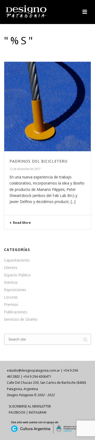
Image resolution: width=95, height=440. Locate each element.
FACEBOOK (17, 412)
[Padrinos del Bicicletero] (47, 107)
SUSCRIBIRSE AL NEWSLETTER (30, 406)
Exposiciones (15, 289)
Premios (11, 304)
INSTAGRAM (37, 412)
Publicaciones (15, 312)
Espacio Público (17, 275)
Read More (22, 222)
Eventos (11, 282)
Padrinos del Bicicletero (39, 161)
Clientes (10, 267)
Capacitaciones (17, 260)
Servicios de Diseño (20, 319)
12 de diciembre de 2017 (25, 169)
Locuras (11, 297)
